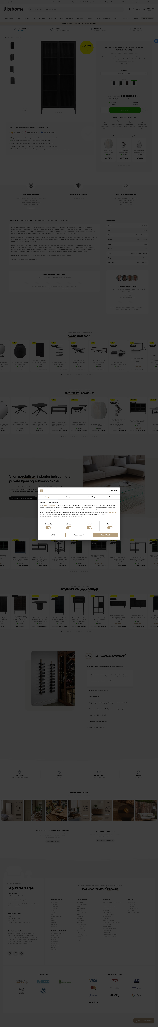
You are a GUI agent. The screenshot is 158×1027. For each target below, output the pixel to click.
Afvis (53, 535)
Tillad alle (105, 535)
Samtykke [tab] (48, 497)
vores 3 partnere (49, 505)
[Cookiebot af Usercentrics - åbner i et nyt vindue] (110, 491)
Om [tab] (110, 497)
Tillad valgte (79, 535)
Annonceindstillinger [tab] (89, 497)
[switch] (68, 527)
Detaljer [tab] (68, 497)
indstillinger (113, 512)
